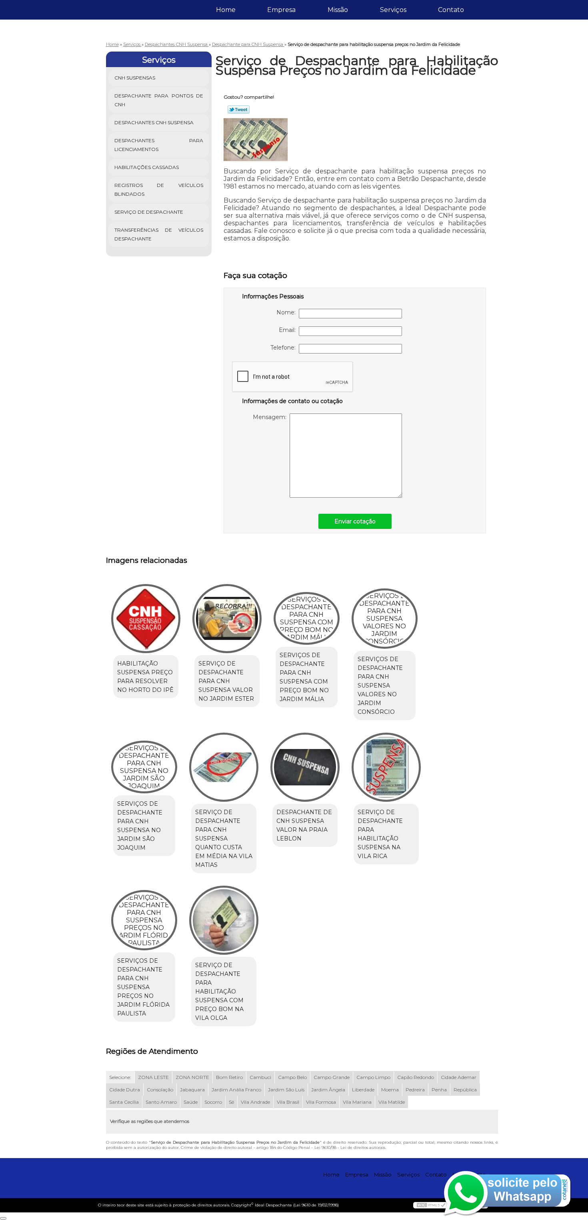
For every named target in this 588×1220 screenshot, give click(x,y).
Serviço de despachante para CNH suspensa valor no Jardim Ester (226, 681)
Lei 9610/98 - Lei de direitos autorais (349, 1147)
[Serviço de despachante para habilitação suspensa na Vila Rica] (386, 767)
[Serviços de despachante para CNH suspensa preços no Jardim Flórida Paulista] (144, 920)
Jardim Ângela (328, 1090)
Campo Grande (332, 1077)
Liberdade (363, 1090)
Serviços (393, 10)
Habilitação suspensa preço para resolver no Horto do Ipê (145, 676)
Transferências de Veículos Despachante (159, 234)
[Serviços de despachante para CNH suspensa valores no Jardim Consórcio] (385, 618)
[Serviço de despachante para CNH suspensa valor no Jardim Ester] (227, 618)
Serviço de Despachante (148, 212)
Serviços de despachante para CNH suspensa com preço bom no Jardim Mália (304, 677)
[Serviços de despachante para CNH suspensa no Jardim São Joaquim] (144, 767)
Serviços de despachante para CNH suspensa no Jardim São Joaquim (139, 825)
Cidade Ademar (458, 1077)
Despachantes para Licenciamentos (159, 144)
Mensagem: (271, 417)
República (465, 1090)
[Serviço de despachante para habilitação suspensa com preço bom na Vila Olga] (223, 920)
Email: (289, 330)
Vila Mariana (357, 1102)
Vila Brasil (288, 1102)
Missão (338, 10)
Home (226, 10)
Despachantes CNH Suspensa (154, 122)
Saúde (191, 1102)
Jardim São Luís (286, 1090)
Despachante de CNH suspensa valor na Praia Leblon (304, 825)
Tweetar (239, 109)
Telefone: (284, 347)
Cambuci (260, 1077)
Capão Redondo (415, 1077)
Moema (390, 1090)
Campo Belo (292, 1077)
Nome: (287, 312)
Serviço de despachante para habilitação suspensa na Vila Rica (380, 834)
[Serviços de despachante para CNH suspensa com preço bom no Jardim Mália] (307, 618)
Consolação (160, 1090)
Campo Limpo (373, 1077)
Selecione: (120, 1077)
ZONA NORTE (192, 1077)
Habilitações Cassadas (146, 167)
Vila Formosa (321, 1102)
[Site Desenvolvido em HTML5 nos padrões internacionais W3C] (431, 1205)
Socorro (213, 1102)
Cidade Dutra (124, 1090)
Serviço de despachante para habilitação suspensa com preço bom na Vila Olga (219, 991)
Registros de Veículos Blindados (159, 189)
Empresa (281, 10)
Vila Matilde (391, 1102)
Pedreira (415, 1090)
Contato (451, 10)
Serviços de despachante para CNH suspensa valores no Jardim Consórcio (380, 685)
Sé (231, 1102)
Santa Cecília (124, 1102)
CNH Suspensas (134, 78)
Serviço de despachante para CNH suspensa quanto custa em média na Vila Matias (223, 838)
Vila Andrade (255, 1102)
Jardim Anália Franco (236, 1090)
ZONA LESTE (153, 1077)
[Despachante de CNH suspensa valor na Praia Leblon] (305, 767)
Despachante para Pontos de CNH (159, 100)
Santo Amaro (161, 1102)
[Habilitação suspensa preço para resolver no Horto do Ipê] (145, 618)
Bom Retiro (229, 1077)
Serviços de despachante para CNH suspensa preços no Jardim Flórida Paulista (143, 987)
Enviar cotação (355, 521)
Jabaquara (192, 1090)
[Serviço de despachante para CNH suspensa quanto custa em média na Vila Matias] (223, 767)
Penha (439, 1090)
